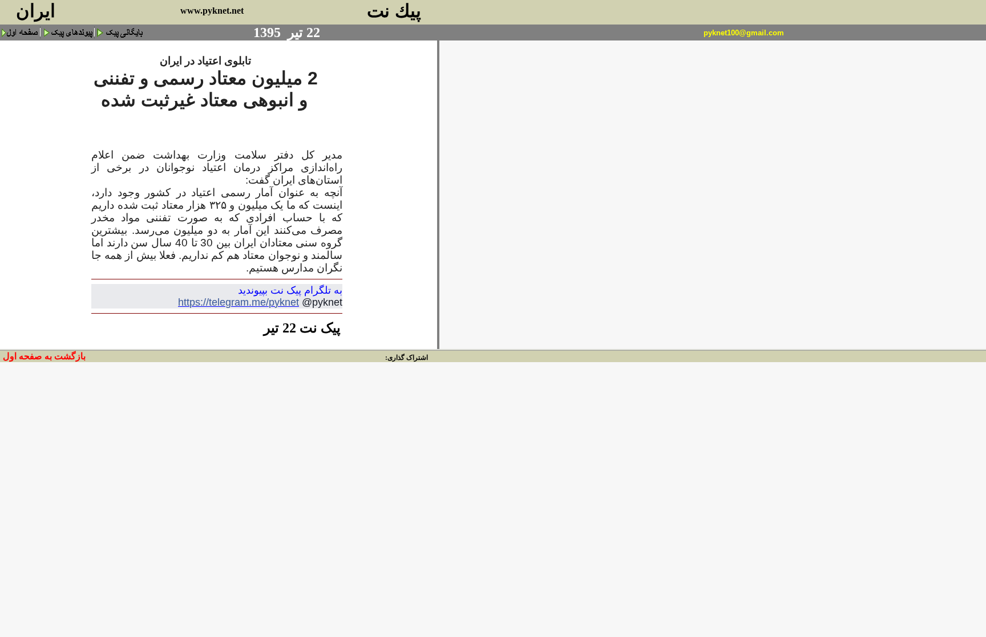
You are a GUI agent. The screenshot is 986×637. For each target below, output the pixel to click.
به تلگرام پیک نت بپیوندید (290, 290)
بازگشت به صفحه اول (44, 356)
